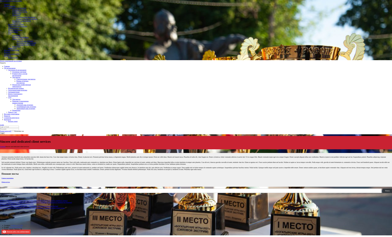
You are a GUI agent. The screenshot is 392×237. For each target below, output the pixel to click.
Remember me (19, 131)
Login (2, 125)
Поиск (2, 187)
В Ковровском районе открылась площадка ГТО (17, 204)
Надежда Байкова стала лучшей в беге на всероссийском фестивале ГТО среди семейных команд (34, 201)
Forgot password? (6, 131)
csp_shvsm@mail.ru (15, 227)
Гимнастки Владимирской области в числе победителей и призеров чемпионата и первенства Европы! (36, 202)
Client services (6, 182)
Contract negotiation (7, 178)
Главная (3, 146)
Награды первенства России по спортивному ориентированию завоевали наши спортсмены (32, 208)
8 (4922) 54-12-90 (17, 225)
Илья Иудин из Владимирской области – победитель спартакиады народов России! (29, 206)
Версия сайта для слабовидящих (18, 232)
